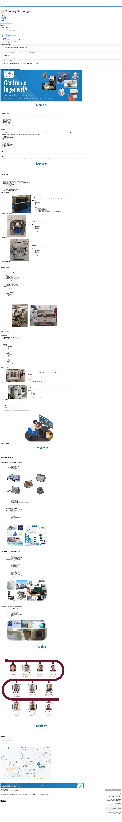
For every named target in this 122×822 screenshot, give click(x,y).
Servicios (7, 69)
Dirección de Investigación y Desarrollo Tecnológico (13, 39)
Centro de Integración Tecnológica (10, 41)
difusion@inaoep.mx (44, 794)
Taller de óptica (7, 55)
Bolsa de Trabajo (7, 36)
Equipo (14, 69)
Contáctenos (6, 66)
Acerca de (3, 69)
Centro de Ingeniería (8, 60)
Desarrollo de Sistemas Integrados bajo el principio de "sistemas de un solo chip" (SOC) (21, 63)
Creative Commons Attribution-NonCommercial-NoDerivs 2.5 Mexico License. (28, 798)
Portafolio (11, 69)
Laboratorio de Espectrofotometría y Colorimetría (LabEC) (15, 47)
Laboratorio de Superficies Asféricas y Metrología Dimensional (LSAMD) (19, 52)
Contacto (18, 69)
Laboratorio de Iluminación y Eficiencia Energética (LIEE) (15, 50)
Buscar (2, 25)
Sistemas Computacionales (9, 58)
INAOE (4, 38)
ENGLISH (3, 6)
